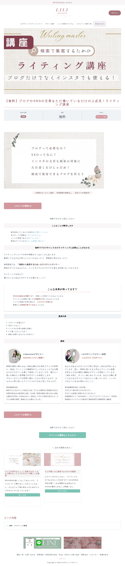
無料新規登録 (57, 2)
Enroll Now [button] (62, 491)
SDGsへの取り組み (72, 555)
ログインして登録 (102, 116)
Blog (61, 555)
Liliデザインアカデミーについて (31, 24)
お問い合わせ (30, 555)
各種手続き (104, 555)
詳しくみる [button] (22, 495)
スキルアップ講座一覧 (84, 24)
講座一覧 (20, 555)
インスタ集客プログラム (65, 24)
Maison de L (100, 24)
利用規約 (40, 555)
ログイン (62, 558)
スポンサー (94, 555)
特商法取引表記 (51, 555)
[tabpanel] (62, 318)
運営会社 (84, 555)
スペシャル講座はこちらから (62, 435)
